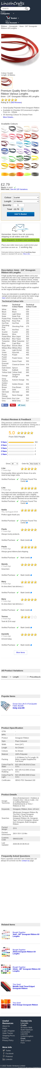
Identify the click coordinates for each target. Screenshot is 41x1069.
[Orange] (12, 166)
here (3, 298)
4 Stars (4, 445)
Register (11, 1031)
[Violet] (27, 151)
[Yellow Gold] (5, 166)
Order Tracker (7, 1033)
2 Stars (4, 451)
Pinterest (9, 1056)
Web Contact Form (26, 1042)
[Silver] (20, 129)
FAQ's (4, 1028)
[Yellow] (35, 159)
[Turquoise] (27, 144)
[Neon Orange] (20, 174)
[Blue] (35, 144)
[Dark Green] (27, 159)
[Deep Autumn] (20, 166)
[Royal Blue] (5, 151)
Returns (5, 1038)
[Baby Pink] (5, 136)
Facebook (9, 1053)
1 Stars (4, 454)
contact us (25, 861)
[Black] (12, 129)
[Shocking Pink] (20, 136)
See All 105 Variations (19, 189)
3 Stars (4, 448)
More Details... (8, 117)
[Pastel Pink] (35, 129)
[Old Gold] (12, 174)
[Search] (26, 8)
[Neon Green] (27, 174)
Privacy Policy (7, 1040)
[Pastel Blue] (12, 144)
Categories (5, 14)
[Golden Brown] (27, 166)
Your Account (11, 23)
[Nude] (27, 129)
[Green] (12, 159)
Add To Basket (20, 214)
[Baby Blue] (20, 144)
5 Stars (4, 442)
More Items (20, 652)
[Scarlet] (6, 82)
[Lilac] (20, 151)
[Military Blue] (12, 151)
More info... (27, 254)
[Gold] (5, 174)
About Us (6, 1026)
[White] (5, 129)
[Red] (27, 136)
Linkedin (9, 1059)
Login (4, 1031)
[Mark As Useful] (27, 481)
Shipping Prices (8, 1036)
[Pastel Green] (5, 159)
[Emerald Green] (20, 159)
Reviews (16, 102)
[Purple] (35, 151)
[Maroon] (5, 144)
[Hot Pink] (12, 136)
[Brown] (35, 166)
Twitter (8, 1051)
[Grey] (35, 174)
